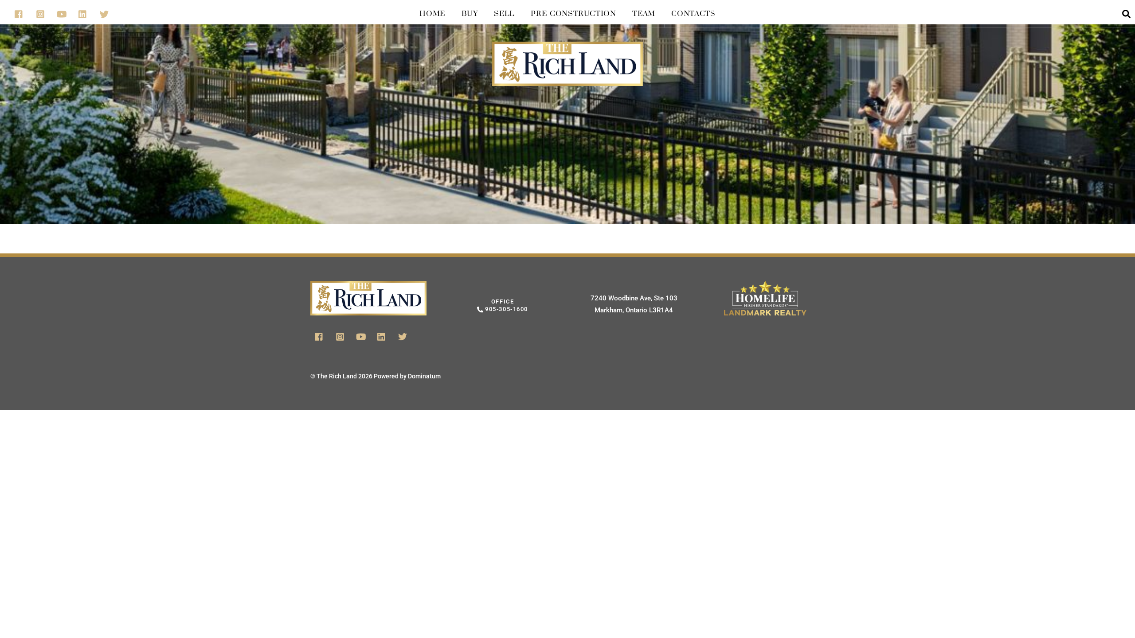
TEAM (643, 14)
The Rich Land (337, 376)
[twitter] (104, 12)
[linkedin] (83, 12)
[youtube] (61, 12)
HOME (432, 14)
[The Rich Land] (567, 77)
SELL (504, 14)
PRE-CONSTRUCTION (573, 14)
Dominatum (424, 376)
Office (505, 305)
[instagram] (40, 12)
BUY (470, 14)
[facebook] (19, 12)
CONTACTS (693, 14)
